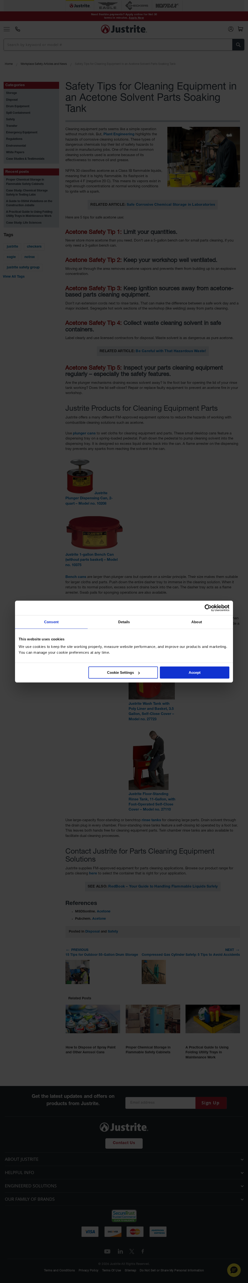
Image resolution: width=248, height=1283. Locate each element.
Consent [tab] (51, 622)
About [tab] (196, 622)
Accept (195, 672)
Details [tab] (124, 622)
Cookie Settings (120, 672)
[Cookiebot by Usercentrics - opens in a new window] (208, 607)
